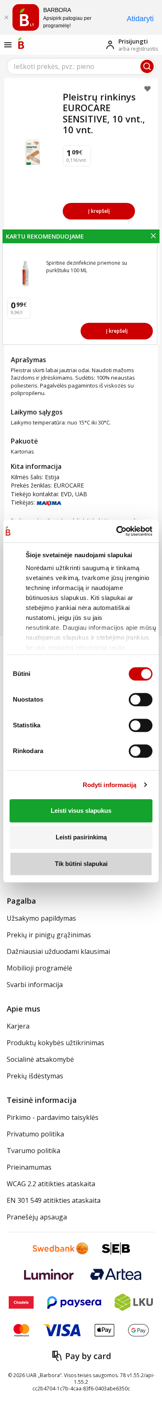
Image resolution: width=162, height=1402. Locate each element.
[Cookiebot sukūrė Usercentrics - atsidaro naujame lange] (116, 531)
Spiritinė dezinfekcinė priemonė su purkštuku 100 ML (86, 266)
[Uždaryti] (6, 17)
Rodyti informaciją (110, 784)
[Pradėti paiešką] (147, 66)
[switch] (140, 699)
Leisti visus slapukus (81, 810)
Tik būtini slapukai (81, 863)
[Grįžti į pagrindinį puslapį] (21, 43)
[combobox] (81, 66)
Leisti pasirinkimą (81, 837)
